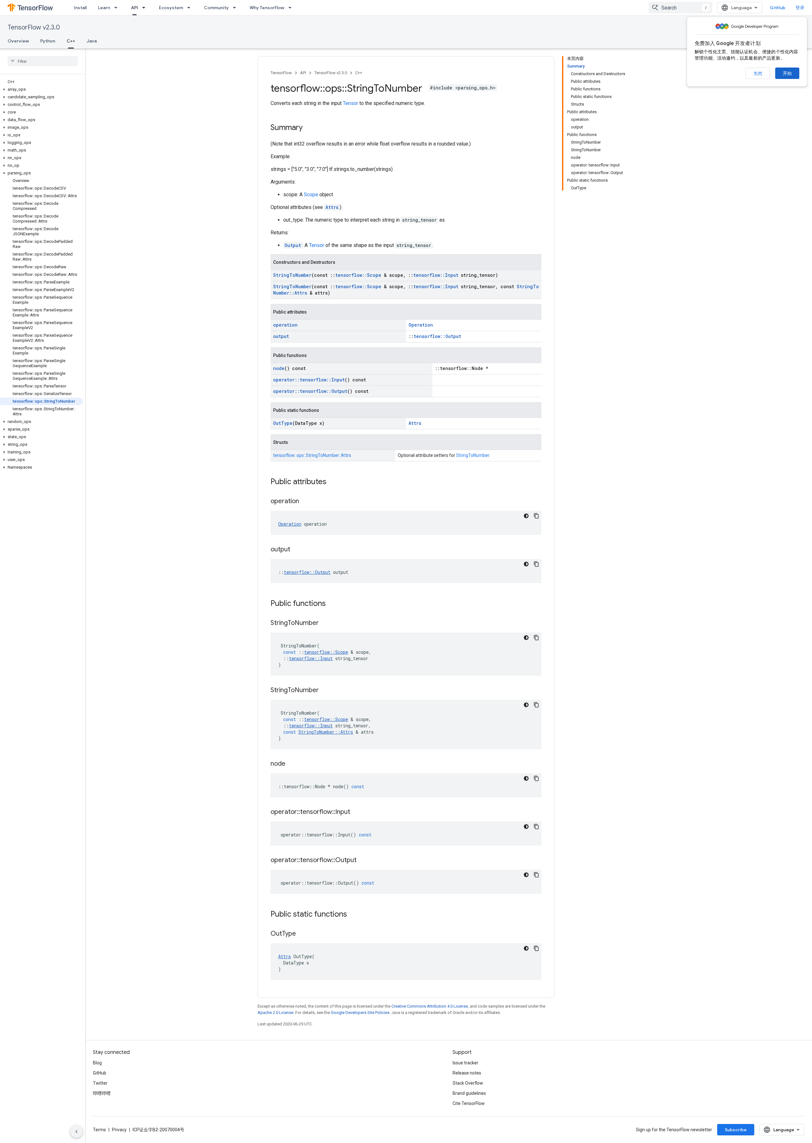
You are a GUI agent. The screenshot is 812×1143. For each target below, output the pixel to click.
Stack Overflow (468, 1083)
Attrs (331, 207)
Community (216, 7)
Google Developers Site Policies (360, 1012)
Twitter (100, 1083)
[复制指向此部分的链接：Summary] (309, 128)
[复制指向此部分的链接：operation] (305, 501)
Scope (311, 195)
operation (285, 325)
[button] (41, 89)
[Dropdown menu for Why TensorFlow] (291, 7)
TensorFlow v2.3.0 (34, 27)
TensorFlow (281, 72)
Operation (421, 325)
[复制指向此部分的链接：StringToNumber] (325, 623)
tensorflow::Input (435, 275)
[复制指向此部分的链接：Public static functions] (353, 915)
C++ (71, 41)
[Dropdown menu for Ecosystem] (190, 7)
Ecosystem (171, 7)
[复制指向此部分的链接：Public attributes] (332, 482)
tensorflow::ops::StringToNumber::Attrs (312, 455)
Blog (97, 1062)
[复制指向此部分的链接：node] (291, 764)
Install (80, 7)
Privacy (119, 1129)
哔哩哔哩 (102, 1093)
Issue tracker (465, 1062)
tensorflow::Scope (358, 275)
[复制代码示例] (536, 516)
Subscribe (736, 1130)
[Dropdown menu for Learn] (117, 7)
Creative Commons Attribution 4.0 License (429, 1006)
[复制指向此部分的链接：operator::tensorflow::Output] (363, 860)
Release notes (467, 1072)
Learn (104, 7)
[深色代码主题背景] (526, 516)
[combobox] (680, 7)
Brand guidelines (469, 1093)
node (279, 368)
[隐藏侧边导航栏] (76, 1131)
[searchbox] (43, 61)
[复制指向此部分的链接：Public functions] (332, 604)
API (134, 7)
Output (293, 245)
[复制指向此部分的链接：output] (296, 550)
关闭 (757, 73)
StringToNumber (292, 275)
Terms (99, 1129)
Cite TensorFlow (469, 1103)
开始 (787, 73)
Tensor (350, 103)
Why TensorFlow (267, 7)
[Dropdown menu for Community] (236, 7)
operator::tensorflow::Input (309, 380)
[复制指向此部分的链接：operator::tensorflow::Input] (356, 812)
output (281, 336)
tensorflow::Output (437, 336)
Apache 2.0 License (275, 1012)
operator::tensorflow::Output (310, 391)
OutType (282, 423)
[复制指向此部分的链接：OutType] (302, 934)
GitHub (777, 7)
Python (47, 41)
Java (92, 41)
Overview (18, 41)
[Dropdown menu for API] (145, 7)
